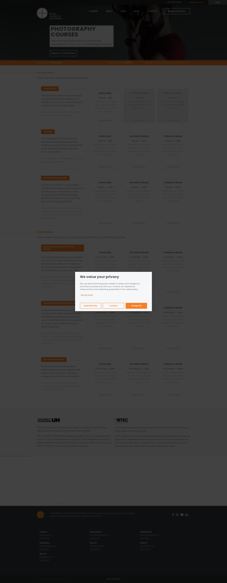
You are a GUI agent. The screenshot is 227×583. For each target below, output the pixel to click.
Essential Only (90, 305)
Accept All (136, 305)
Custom (113, 305)
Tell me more (87, 295)
